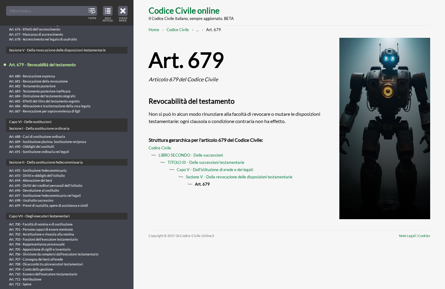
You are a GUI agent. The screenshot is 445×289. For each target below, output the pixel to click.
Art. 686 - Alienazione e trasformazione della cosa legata (50, 106)
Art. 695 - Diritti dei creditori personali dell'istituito (45, 185)
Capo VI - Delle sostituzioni (30, 121)
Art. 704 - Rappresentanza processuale (37, 244)
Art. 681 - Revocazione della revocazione (38, 81)
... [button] (197, 29)
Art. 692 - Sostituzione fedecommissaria (38, 170)
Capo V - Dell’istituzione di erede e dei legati (215, 169)
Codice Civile (177, 29)
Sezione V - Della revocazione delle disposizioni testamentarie (239, 176)
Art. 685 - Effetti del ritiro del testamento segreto (44, 101)
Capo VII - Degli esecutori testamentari (39, 216)
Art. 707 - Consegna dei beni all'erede (36, 259)
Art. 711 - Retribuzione (25, 279)
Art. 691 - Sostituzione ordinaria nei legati (39, 152)
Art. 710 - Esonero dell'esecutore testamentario (43, 274)
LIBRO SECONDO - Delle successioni (191, 155)
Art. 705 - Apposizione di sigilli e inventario (40, 249)
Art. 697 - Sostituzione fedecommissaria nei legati (45, 195)
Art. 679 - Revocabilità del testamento (42, 64)
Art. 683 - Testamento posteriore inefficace (40, 91)
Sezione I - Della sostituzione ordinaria (39, 128)
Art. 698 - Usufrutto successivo (31, 200)
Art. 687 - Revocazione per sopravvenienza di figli (44, 111)
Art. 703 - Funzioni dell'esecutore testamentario (43, 239)
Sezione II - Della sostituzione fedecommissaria (46, 162)
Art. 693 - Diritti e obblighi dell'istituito (37, 175)
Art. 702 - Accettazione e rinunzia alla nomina (41, 234)
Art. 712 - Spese (20, 284)
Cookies (424, 236)
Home (154, 29)
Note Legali (407, 236)
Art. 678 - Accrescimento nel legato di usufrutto (43, 39)
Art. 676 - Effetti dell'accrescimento (34, 29)
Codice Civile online (184, 10)
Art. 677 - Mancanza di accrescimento (36, 34)
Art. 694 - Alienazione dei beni (30, 180)
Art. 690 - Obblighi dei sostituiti (31, 146)
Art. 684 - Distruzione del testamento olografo (42, 96)
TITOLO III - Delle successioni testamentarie (206, 162)
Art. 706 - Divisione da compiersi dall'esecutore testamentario (53, 254)
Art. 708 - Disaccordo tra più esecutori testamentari (46, 264)
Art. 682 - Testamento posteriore (32, 86)
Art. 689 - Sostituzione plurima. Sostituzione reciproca (47, 142)
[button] (122, 13)
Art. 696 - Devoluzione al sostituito (34, 190)
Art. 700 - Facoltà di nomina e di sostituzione (41, 224)
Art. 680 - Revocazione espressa (32, 76)
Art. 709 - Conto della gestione (31, 269)
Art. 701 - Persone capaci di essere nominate (41, 229)
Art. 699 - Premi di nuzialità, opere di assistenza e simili (48, 205)
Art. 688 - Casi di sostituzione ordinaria (37, 136)
